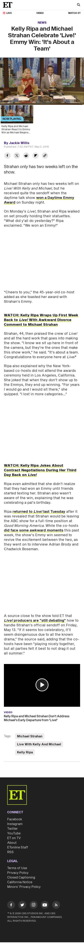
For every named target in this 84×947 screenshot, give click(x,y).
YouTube (14, 833)
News (42, 22)
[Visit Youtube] (45, 905)
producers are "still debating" (35, 620)
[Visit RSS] (56, 905)
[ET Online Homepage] (9, 5)
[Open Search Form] (78, 5)
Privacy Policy (18, 872)
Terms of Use (17, 868)
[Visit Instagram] (34, 905)
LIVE (9, 13)
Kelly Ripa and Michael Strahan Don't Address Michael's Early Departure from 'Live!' (36, 718)
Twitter (12, 828)
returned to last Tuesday (39, 511)
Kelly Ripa (25, 752)
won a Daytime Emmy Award (39, 200)
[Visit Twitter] (22, 905)
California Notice (19, 882)
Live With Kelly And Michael (39, 744)
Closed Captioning (21, 877)
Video (40, 13)
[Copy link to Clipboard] (44, 156)
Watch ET (74, 13)
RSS (10, 852)
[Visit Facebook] (11, 905)
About (12, 842)
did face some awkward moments (33, 530)
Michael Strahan (29, 736)
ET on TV (14, 838)
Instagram (14, 824)
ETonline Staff (17, 847)
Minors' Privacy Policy (24, 887)
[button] (42, 684)
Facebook (14, 819)
